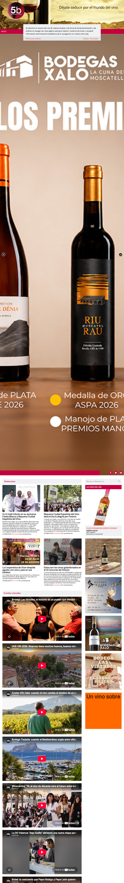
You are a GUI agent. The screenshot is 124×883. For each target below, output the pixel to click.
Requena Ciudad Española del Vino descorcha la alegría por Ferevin (61, 515)
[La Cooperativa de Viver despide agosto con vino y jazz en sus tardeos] (21, 551)
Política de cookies (33, 38)
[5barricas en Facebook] (111, 473)
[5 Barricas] (16, 11)
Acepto (86, 38)
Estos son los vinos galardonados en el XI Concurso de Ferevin (62, 569)
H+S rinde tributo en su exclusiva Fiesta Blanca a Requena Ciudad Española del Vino (19, 516)
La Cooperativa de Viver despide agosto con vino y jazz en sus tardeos (18, 570)
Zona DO (15, 580)
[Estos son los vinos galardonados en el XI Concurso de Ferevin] (63, 551)
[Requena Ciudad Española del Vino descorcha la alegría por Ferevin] (63, 498)
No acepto (94, 38)
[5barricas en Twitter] (116, 473)
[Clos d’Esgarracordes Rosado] (103, 507)
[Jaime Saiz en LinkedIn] (121, 473)
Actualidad (15, 534)
